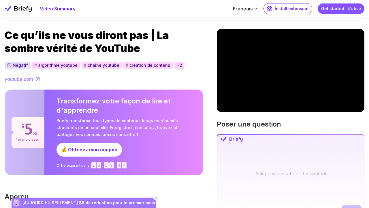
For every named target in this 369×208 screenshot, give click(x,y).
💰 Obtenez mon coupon (89, 150)
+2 (179, 65)
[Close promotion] (155, 198)
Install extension (291, 8)
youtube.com (19, 79)
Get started (341, 8)
